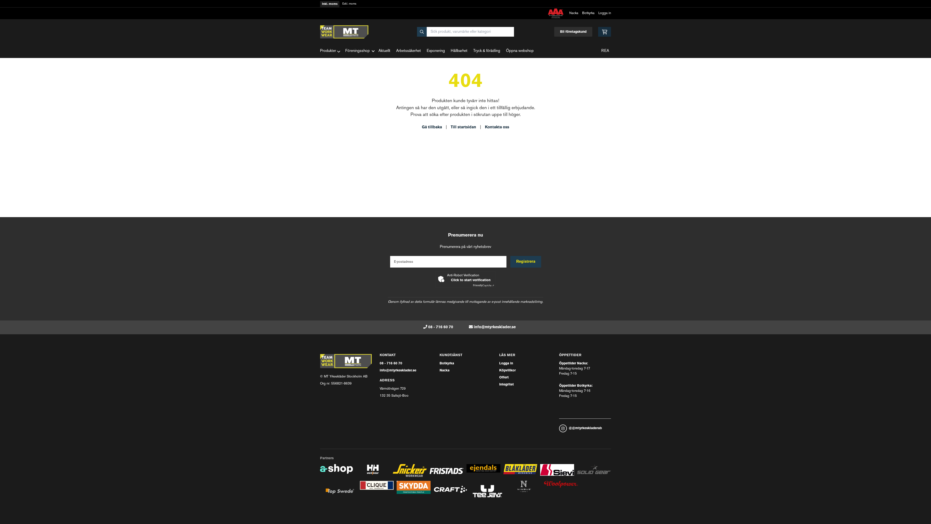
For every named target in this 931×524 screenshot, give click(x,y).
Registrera (525, 261)
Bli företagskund (573, 31)
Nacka (573, 13)
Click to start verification (470, 280)
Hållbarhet (459, 51)
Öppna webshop (520, 51)
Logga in (604, 13)
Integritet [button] (506, 384)
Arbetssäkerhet (408, 51)
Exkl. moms (349, 4)
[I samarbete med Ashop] (336, 472)
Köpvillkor (507, 370)
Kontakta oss (497, 127)
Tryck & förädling (486, 51)
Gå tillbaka (432, 127)
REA (605, 51)
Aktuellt (384, 51)
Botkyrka (588, 13)
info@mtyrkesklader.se (495, 327)
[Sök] (422, 32)
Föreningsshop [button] (357, 51)
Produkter (328, 51)
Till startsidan (463, 127)
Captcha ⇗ (483, 286)
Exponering (436, 51)
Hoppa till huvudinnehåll (463, 6)
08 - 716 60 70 (440, 327)
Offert (504, 377)
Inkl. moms (329, 4)
